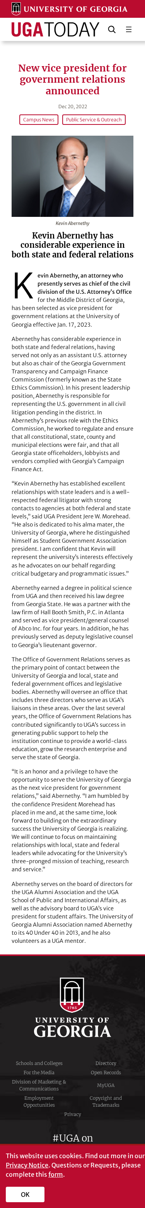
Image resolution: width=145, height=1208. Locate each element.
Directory (106, 1063)
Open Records (106, 1072)
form (55, 1174)
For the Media (39, 1072)
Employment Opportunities (39, 1101)
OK (25, 1194)
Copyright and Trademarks (106, 1101)
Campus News (39, 120)
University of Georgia (72, 1007)
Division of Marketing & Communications (39, 1085)
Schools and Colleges (39, 1063)
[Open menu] (128, 29)
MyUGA (105, 1085)
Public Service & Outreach (94, 120)
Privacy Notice (27, 1165)
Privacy (72, 1114)
